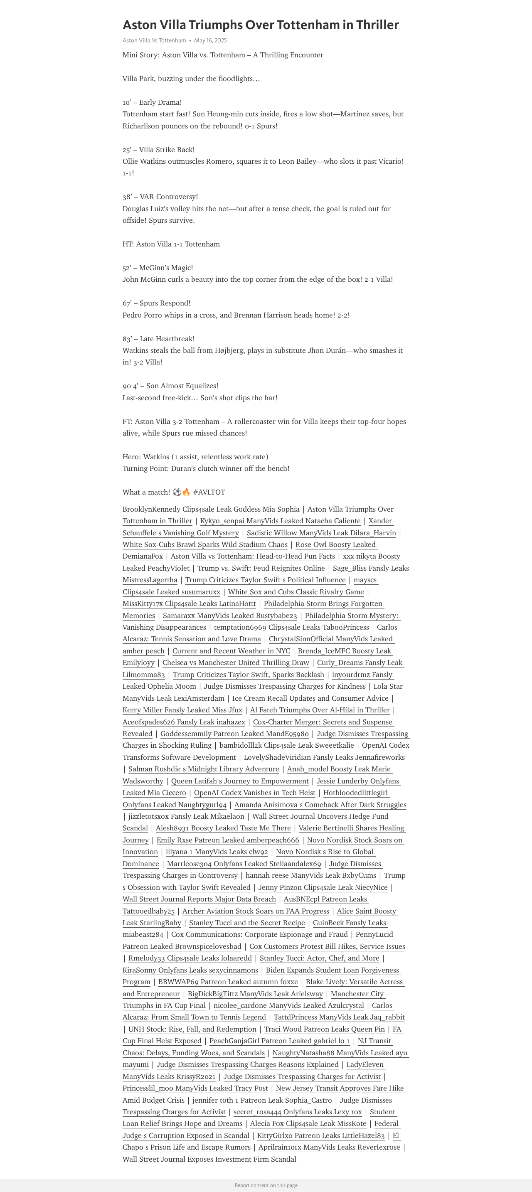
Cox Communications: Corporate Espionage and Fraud (259, 934)
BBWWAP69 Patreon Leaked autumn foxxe (228, 981)
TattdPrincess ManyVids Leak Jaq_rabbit (339, 1017)
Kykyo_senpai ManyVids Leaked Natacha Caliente (280, 520)
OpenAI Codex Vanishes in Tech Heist (254, 792)
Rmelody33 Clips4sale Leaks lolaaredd (190, 958)
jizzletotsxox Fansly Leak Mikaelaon (186, 816)
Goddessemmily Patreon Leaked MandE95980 (234, 733)
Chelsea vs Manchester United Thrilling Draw (236, 662)
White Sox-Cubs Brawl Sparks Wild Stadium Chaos (205, 544)
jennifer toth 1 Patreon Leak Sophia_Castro (262, 1100)
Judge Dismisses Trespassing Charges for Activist (302, 1076)
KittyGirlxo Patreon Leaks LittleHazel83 (321, 1135)
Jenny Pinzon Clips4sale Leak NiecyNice (323, 887)
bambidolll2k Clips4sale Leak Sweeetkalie (286, 745)
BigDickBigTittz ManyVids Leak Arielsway (255, 993)
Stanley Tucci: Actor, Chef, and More (319, 958)
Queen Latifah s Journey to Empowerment (240, 781)
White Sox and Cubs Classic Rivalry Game (296, 591)
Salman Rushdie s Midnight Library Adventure (203, 768)
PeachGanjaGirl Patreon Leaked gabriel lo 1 (279, 1040)
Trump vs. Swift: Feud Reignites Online (261, 568)
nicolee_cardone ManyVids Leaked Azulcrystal (289, 1005)
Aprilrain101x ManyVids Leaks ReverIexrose (329, 1147)
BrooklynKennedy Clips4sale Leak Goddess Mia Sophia (211, 509)
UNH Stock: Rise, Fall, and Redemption (192, 1029)
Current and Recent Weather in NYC (231, 650)
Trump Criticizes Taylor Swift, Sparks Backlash (248, 674)
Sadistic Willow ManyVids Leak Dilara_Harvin (321, 532)
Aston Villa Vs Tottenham (154, 40)
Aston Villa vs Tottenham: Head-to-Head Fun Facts (253, 556)
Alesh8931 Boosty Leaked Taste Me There (223, 827)
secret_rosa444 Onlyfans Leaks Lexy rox (298, 1111)
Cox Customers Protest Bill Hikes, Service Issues (327, 946)
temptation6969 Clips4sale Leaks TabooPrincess (291, 627)
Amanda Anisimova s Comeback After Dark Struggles (320, 804)
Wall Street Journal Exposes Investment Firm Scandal (209, 1159)
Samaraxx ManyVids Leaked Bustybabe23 (230, 615)
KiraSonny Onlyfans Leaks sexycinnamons (190, 970)
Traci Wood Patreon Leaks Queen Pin (324, 1029)
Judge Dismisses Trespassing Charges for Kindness (285, 686)
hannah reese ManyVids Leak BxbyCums (311, 875)
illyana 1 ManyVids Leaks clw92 (217, 851)
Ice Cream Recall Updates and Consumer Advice (310, 698)
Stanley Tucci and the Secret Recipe (247, 922)
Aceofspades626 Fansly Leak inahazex (184, 722)
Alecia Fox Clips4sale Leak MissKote (308, 1123)
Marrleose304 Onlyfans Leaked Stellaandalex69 (244, 863)
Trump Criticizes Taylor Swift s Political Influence (265, 579)
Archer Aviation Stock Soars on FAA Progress (255, 911)
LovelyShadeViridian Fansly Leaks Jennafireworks (324, 757)
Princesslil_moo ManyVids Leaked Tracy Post (195, 1088)
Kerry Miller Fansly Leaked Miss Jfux (182, 709)
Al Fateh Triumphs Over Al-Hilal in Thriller (320, 709)
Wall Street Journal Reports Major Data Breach (199, 899)
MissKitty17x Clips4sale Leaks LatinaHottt (189, 603)
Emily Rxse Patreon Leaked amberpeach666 (228, 840)
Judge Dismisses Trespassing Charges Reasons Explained (248, 1064)
